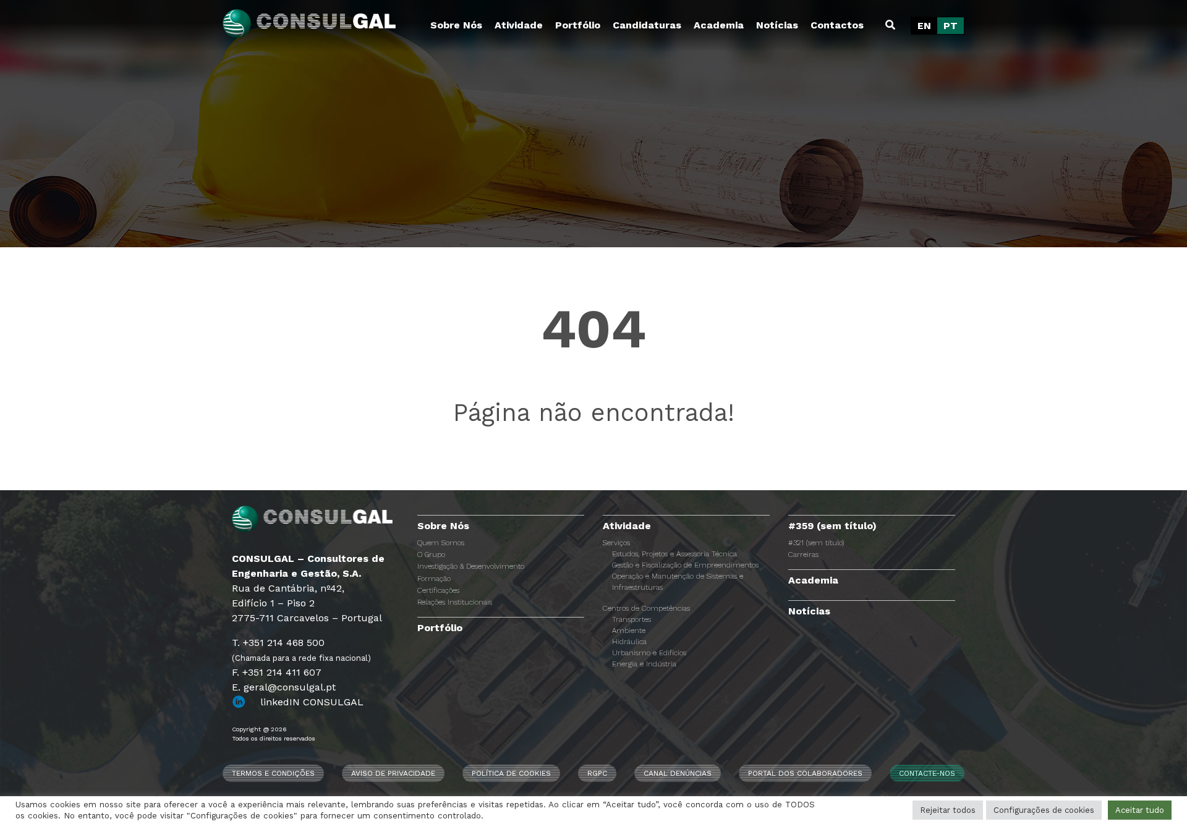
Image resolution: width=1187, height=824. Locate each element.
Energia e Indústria (644, 664)
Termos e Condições (273, 773)
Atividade (519, 25)
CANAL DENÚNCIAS (678, 773)
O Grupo (431, 554)
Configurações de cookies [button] (1043, 810)
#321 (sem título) (816, 542)
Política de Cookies (511, 773)
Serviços (616, 542)
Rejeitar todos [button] (948, 810)
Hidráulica (629, 641)
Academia (719, 25)
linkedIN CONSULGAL (312, 702)
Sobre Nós (456, 25)
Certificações (438, 590)
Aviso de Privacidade (393, 773)
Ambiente (628, 630)
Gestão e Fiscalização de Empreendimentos (685, 565)
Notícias (777, 25)
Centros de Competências (646, 608)
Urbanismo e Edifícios (649, 652)
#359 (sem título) (832, 526)
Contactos (837, 25)
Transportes (631, 619)
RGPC (597, 773)
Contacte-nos (927, 773)
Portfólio (577, 25)
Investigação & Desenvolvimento (470, 566)
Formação (434, 578)
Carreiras (803, 554)
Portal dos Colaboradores (805, 773)
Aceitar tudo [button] (1139, 810)
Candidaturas (647, 25)
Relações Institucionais (454, 602)
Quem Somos (440, 542)
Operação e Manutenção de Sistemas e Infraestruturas (677, 582)
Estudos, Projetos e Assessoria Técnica (674, 554)
